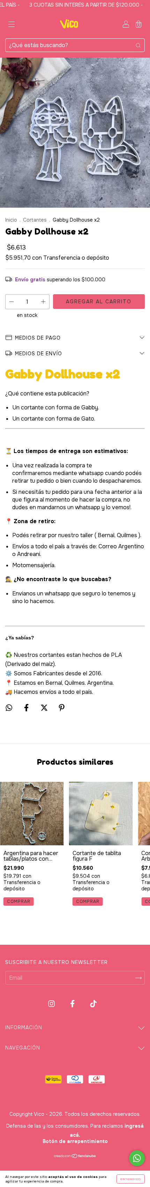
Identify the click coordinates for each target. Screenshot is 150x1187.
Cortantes (35, 220)
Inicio (11, 220)
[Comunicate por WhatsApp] (137, 1158)
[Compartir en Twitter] (44, 708)
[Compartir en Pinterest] (61, 708)
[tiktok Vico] (93, 1004)
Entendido (130, 1179)
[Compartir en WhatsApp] (9, 708)
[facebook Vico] (73, 1004)
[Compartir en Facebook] (27, 708)
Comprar (18, 901)
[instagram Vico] (52, 1004)
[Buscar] (138, 45)
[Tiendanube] (75, 1156)
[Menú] (11, 24)
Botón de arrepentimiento (75, 1141)
